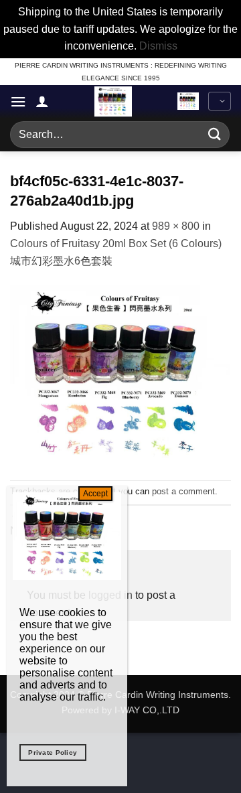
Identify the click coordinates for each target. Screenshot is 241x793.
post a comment (183, 491)
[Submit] (215, 134)
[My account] (42, 101)
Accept (95, 493)
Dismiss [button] (158, 46)
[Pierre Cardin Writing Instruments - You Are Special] (113, 101)
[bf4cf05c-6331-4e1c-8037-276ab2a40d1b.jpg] (120, 374)
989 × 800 (175, 226)
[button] (18, 101)
